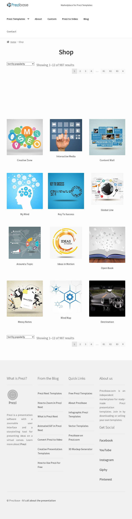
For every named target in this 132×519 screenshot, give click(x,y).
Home (13, 41)
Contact (11, 31)
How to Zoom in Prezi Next (50, 405)
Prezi (23, 444)
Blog (86, 18)
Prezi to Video (70, 18)
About (38, 18)
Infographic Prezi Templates (78, 414)
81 (104, 71)
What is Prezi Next (48, 416)
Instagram (106, 460)
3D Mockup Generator (80, 449)
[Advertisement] (66, 96)
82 (110, 71)
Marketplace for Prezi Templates (76, 5)
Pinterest (105, 479)
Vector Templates (78, 425)
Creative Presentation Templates (50, 451)
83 (117, 71)
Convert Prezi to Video (50, 439)
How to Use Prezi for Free (49, 465)
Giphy (103, 470)
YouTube (105, 450)
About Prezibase (78, 402)
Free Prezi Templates (80, 393)
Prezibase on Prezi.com (76, 437)
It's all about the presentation (39, 500)
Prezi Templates (16, 18)
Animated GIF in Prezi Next (49, 428)
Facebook (106, 440)
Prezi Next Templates (50, 393)
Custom (52, 18)
